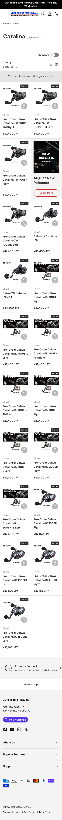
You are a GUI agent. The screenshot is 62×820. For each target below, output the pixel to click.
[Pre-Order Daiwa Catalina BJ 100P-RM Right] (46, 328)
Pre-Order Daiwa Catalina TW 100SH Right (15, 179)
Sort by (7, 62)
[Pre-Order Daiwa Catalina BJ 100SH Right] (46, 384)
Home (6, 23)
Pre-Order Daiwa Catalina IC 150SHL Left (15, 637)
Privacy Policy (43, 812)
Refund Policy (28, 812)
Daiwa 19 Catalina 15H (45, 238)
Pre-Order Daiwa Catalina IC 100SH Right (45, 523)
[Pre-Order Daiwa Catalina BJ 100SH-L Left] (15, 441)
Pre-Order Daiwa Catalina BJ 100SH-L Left (15, 467)
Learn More (46, 192)
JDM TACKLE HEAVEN (20, 807)
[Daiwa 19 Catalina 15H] (46, 215)
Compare (43, 55)
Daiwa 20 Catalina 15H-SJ (15, 295)
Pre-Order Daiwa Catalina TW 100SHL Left (14, 240)
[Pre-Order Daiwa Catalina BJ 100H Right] (46, 271)
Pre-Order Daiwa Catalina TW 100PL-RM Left (45, 123)
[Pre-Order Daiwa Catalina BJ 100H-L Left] (15, 328)
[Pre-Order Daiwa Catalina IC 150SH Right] (46, 554)
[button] (56, 13)
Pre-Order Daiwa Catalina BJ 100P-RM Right (45, 353)
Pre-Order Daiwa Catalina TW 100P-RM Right (15, 123)
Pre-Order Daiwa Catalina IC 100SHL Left (15, 580)
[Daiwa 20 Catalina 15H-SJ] (15, 272)
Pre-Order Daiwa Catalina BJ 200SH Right (46, 466)
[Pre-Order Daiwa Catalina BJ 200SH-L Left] (15, 498)
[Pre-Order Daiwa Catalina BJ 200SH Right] (46, 441)
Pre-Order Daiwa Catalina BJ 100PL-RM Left (15, 410)
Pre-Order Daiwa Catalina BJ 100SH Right (45, 410)
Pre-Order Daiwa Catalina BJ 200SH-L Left (14, 523)
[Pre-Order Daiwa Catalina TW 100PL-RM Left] (46, 97)
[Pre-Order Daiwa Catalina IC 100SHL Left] (15, 554)
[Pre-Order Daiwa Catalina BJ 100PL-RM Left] (15, 385)
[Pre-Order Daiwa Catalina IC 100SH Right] (46, 498)
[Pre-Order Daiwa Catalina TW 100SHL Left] (15, 215)
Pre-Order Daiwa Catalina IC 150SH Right (45, 580)
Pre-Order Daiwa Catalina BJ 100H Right (45, 297)
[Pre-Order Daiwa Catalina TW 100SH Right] (15, 154)
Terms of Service (10, 812)
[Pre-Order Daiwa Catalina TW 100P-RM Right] (15, 97)
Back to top (31, 684)
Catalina (16, 23)
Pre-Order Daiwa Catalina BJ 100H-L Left (15, 353)
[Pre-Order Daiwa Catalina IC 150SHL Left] (15, 611)
